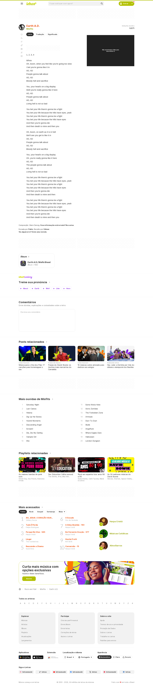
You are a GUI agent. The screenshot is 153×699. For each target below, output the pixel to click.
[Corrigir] (21, 52)
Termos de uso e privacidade (111, 624)
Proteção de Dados (107, 628)
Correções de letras (68, 632)
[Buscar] (101, 3)
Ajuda (102, 620)
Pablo (30, 229)
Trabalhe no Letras (107, 636)
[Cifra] (21, 45)
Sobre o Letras (106, 632)
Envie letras (65, 628)
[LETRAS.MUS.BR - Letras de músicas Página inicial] (31, 3)
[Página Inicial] (20, 589)
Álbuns (23, 628)
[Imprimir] (21, 48)
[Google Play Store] (25, 657)
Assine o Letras (67, 636)
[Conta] (132, 3)
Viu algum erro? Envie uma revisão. (33, 232)
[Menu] (22, 3)
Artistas (24, 624)
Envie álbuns (65, 624)
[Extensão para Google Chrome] (53, 657)
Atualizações (26, 636)
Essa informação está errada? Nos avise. (57, 225)
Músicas (24, 620)
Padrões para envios (108, 640)
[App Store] (38, 657)
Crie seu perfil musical (69, 620)
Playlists (24, 632)
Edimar (46, 229)
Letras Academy (76, 277)
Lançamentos (26, 640)
